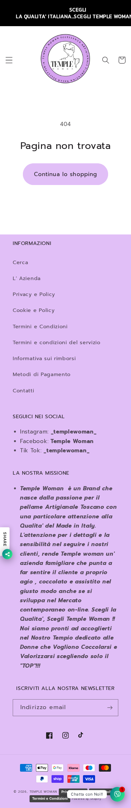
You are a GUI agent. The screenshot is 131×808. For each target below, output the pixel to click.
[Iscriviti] (110, 707)
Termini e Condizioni (40, 326)
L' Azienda (27, 278)
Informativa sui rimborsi (44, 358)
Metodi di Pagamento (42, 374)
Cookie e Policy (33, 310)
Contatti (23, 391)
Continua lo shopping (65, 174)
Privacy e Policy (34, 294)
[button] (9, 60)
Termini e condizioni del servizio (56, 342)
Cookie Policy (103, 791)
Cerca (20, 262)
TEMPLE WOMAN (44, 791)
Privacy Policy (73, 791)
